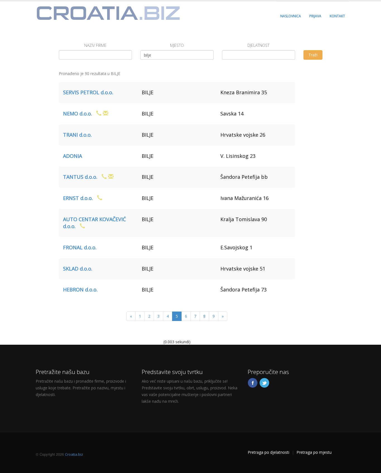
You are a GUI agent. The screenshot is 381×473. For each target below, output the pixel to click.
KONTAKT (337, 16)
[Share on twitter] (264, 382)
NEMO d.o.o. (77, 113)
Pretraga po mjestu (314, 452)
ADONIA (72, 156)
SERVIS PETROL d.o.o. (88, 92)
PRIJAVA (315, 16)
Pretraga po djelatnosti (268, 452)
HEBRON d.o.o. (80, 289)
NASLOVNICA (290, 16)
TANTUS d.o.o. (80, 176)
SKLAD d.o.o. (77, 268)
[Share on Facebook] (253, 382)
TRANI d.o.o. (77, 134)
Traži (312, 54)
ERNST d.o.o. (78, 198)
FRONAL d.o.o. (80, 247)
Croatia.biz (74, 454)
